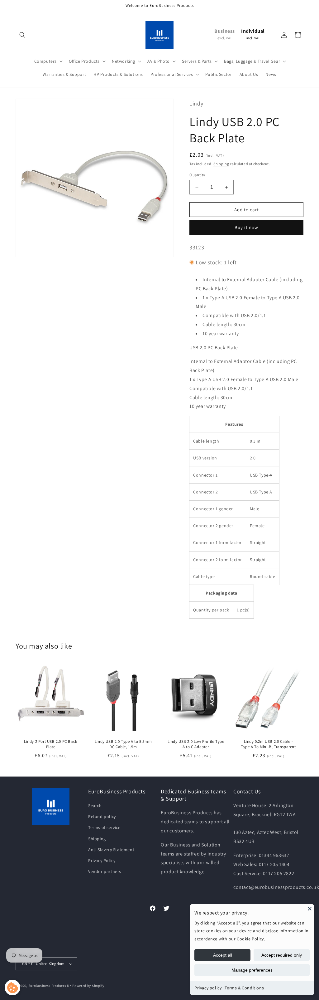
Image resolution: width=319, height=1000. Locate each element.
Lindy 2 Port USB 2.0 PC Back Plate (50, 744)
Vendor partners (104, 871)
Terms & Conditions (244, 988)
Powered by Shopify (88, 985)
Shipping (221, 163)
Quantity (197, 175)
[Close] (309, 908)
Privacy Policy (101, 860)
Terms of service (104, 827)
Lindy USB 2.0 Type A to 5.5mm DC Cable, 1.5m (123, 744)
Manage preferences (252, 970)
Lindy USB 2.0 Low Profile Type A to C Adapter (196, 744)
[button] (22, 35)
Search (95, 805)
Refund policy (102, 816)
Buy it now (246, 227)
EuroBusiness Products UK (50, 985)
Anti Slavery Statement (111, 849)
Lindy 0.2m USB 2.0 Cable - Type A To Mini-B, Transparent (268, 744)
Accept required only (281, 955)
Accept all (222, 955)
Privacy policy (207, 988)
